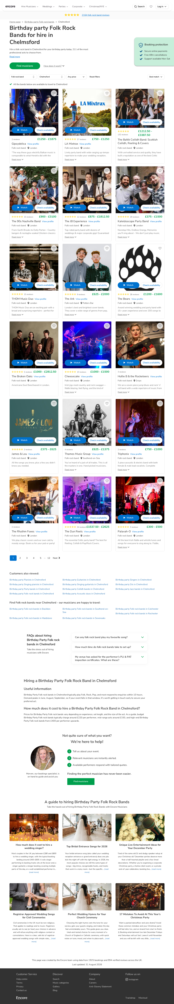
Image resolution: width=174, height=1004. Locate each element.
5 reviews (28, 372)
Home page (15, 21)
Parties (62, 6)
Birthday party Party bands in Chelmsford (30, 589)
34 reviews (81, 527)
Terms (19, 982)
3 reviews (122, 372)
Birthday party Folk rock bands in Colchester (137, 608)
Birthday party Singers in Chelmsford (133, 579)
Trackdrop (130, 997)
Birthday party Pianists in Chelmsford (28, 579)
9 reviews (81, 294)
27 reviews (81, 139)
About (92, 979)
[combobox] (23, 76)
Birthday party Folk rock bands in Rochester (137, 613)
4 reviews (69, 449)
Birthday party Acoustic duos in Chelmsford (84, 593)
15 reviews (28, 217)
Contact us (21, 990)
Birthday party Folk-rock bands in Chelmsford (32, 593)
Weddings (47, 6)
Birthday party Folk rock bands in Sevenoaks (84, 618)
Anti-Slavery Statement (100, 986)
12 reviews (81, 217)
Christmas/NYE (96, 6)
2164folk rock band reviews (95, 15)
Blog (55, 990)
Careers (93, 982)
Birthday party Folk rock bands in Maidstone (31, 618)
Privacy (19, 986)
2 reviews (16, 139)
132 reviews (123, 134)
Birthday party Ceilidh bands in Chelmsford (83, 589)
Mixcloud (143, 997)
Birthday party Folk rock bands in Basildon (30, 608)
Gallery (56, 986)
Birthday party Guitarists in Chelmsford (81, 579)
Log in (160, 6)
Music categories (61, 982)
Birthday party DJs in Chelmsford (131, 584)
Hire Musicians (28, 6)
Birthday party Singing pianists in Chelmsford (31, 584)
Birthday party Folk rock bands (39, 21)
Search (141, 6)
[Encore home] (10, 6)
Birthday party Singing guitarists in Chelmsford (85, 584)
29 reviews (134, 217)
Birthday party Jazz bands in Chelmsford (135, 589)
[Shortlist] (151, 6)
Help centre (21, 979)
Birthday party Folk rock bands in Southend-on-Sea (86, 610)
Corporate (77, 6)
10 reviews (81, 372)
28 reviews (134, 294)
